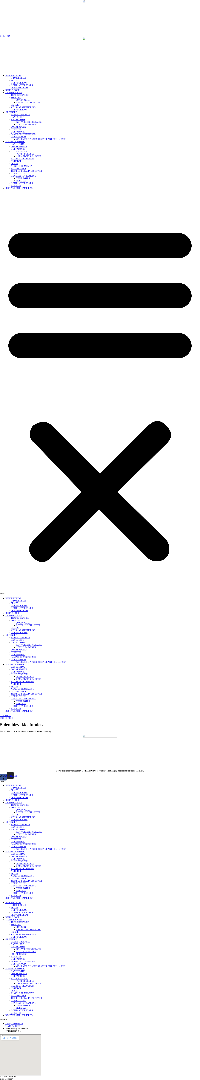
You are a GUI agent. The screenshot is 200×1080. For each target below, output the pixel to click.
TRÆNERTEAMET (20, 95)
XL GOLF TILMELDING (22, 166)
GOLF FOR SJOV (19, 83)
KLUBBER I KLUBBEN (22, 159)
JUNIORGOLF (23, 100)
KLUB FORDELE (19, 151)
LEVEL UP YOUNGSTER (28, 102)
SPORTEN (16, 97)
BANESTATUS (18, 119)
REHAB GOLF (12, 90)
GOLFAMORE (18, 132)
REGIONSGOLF (18, 168)
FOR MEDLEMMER (15, 141)
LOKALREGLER (19, 127)
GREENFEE (11, 112)
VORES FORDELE (25, 154)
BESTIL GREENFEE (20, 114)
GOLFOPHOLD (18, 136)
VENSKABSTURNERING (23, 107)
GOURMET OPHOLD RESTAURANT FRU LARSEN (41, 139)
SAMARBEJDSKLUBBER (23, 134)
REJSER (15, 105)
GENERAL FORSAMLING (23, 176)
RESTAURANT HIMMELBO (19, 188)
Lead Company (6, 1079)
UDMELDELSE (18, 173)
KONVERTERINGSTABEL (29, 122)
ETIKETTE (16, 129)
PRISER (14, 80)
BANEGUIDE (17, 117)
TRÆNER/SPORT (13, 92)
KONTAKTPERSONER (22, 85)
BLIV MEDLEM (13, 75)
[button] (100, 393)
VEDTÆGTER (23, 178)
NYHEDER (16, 161)
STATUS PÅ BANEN (26, 124)
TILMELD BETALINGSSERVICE (26, 171)
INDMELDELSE (18, 78)
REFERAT (21, 181)
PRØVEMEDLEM (19, 88)
